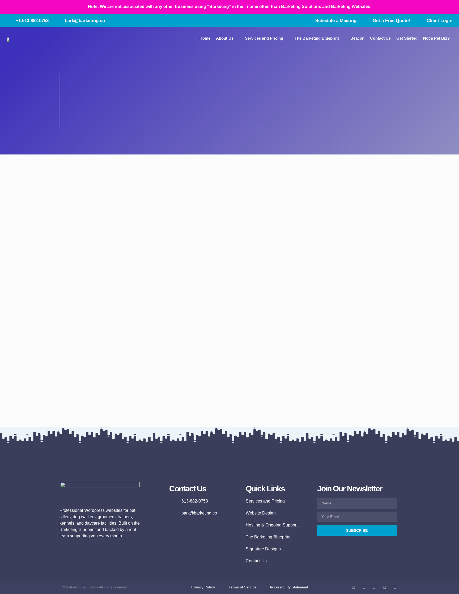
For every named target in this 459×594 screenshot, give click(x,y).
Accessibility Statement (289, 587)
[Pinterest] (384, 587)
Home (204, 38)
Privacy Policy (203, 587)
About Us (224, 38)
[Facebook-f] (353, 587)
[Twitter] (374, 587)
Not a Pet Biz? (436, 38)
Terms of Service (242, 587)
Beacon (357, 38)
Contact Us (380, 38)
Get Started (407, 38)
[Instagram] (364, 587)
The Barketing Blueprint (317, 38)
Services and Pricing (264, 38)
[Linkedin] (395, 587)
